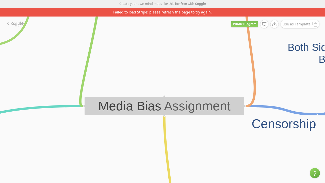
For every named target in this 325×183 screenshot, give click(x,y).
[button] (315, 173)
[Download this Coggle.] (274, 24)
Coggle (200, 4)
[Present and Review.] (264, 24)
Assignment (197, 106)
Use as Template (297, 24)
